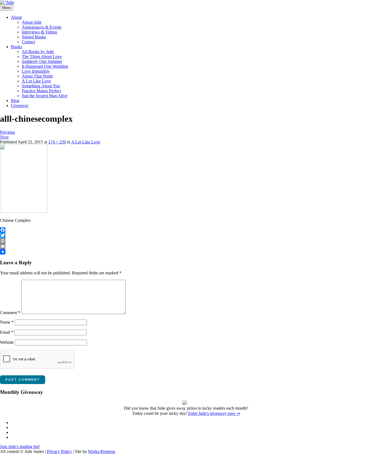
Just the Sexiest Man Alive (44, 95)
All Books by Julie (38, 51)
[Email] (186, 246)
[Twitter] (186, 235)
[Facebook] (186, 230)
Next (4, 137)
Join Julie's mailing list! (20, 446)
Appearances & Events (41, 27)
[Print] (186, 241)
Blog (15, 100)
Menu (6, 8)
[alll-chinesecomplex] (23, 211)
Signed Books (34, 37)
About (16, 17)
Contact (28, 41)
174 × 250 (57, 142)
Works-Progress (101, 451)
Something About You (41, 86)
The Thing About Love (42, 56)
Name (7, 322)
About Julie (32, 22)
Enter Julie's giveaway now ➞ (214, 413)
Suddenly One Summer (42, 61)
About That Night (37, 76)
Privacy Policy (59, 451)
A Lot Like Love (36, 81)
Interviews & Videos (39, 32)
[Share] (186, 251)
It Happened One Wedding (45, 66)
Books (16, 46)
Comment (10, 312)
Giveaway (20, 105)
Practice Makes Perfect (41, 90)
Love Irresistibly (36, 71)
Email (6, 332)
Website (7, 342)
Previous (7, 132)
